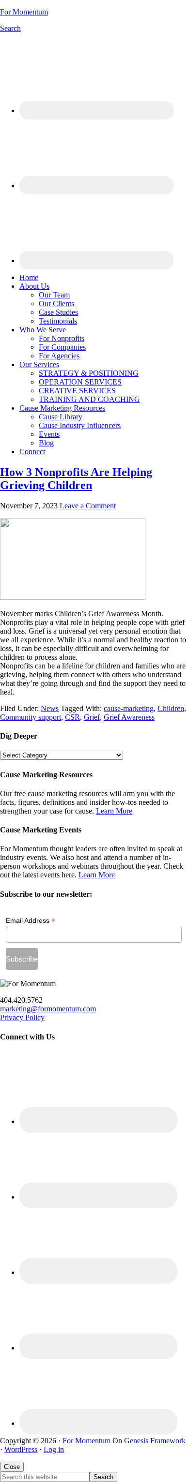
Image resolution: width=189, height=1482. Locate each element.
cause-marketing (129, 708)
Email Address (30, 920)
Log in (54, 1449)
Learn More (114, 811)
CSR (72, 717)
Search (10, 28)
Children (171, 708)
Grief (92, 717)
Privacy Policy (22, 1017)
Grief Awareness (129, 717)
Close (12, 1466)
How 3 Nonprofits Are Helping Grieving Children (76, 478)
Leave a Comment (88, 506)
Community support (30, 717)
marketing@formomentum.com (48, 1009)
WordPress (20, 1449)
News (50, 708)
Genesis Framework (155, 1441)
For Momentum (24, 12)
